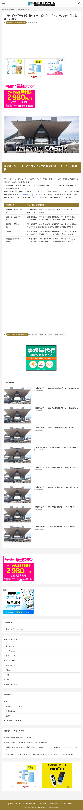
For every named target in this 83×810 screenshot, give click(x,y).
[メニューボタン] (3, 3)
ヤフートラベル (11, 655)
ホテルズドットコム (13, 684)
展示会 (50, 334)
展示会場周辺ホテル (32, 804)
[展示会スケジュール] (41, 3)
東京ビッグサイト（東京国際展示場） (16, 22)
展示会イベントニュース (16, 804)
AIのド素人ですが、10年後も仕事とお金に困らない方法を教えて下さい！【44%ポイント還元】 (40, 754)
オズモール (10, 716)
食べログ (9, 701)
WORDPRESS (54, 804)
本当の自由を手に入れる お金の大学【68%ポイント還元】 (27, 742)
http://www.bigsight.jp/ (27, 194)
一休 (7, 679)
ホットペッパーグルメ (14, 706)
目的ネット (70, 804)
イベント (34, 334)
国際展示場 (43, 334)
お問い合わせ (44, 804)
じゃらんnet (10, 651)
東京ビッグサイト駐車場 (14, 629)
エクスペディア (11, 665)
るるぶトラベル (11, 660)
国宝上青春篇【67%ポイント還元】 (19, 737)
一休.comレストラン (13, 720)
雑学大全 (62, 804)
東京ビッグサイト (59, 334)
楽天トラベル (10, 646)
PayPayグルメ (11, 711)
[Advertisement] (41, 41)
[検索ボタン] (79, 3)
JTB (7, 675)
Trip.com (9, 670)
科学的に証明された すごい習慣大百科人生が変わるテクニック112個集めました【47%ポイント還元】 (41, 748)
